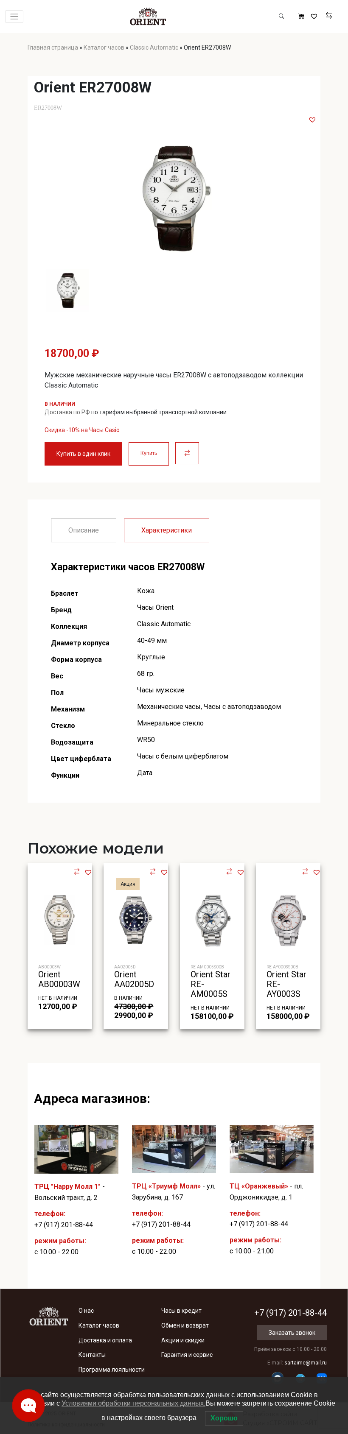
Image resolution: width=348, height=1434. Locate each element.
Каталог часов (104, 47)
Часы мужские (161, 690)
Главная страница (53, 47)
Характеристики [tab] (166, 530)
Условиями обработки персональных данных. (133, 1403)
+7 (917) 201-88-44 (63, 1225)
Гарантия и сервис (187, 1354)
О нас (86, 1310)
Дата (144, 773)
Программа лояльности (112, 1369)
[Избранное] (315, 17)
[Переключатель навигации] (14, 16)
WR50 (146, 740)
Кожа (145, 591)
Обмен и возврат (185, 1325)
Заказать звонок (292, 1332)
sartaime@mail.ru (305, 1363)
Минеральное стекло (170, 723)
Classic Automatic (154, 47)
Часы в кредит (181, 1310)
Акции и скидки (183, 1340)
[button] (312, 119)
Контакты (92, 1354)
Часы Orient (155, 607)
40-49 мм (152, 640)
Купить (148, 453)
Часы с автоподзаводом (242, 707)
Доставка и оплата (105, 1340)
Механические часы (169, 707)
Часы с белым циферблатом (182, 756)
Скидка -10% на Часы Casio (82, 430)
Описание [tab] (83, 530)
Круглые (151, 657)
